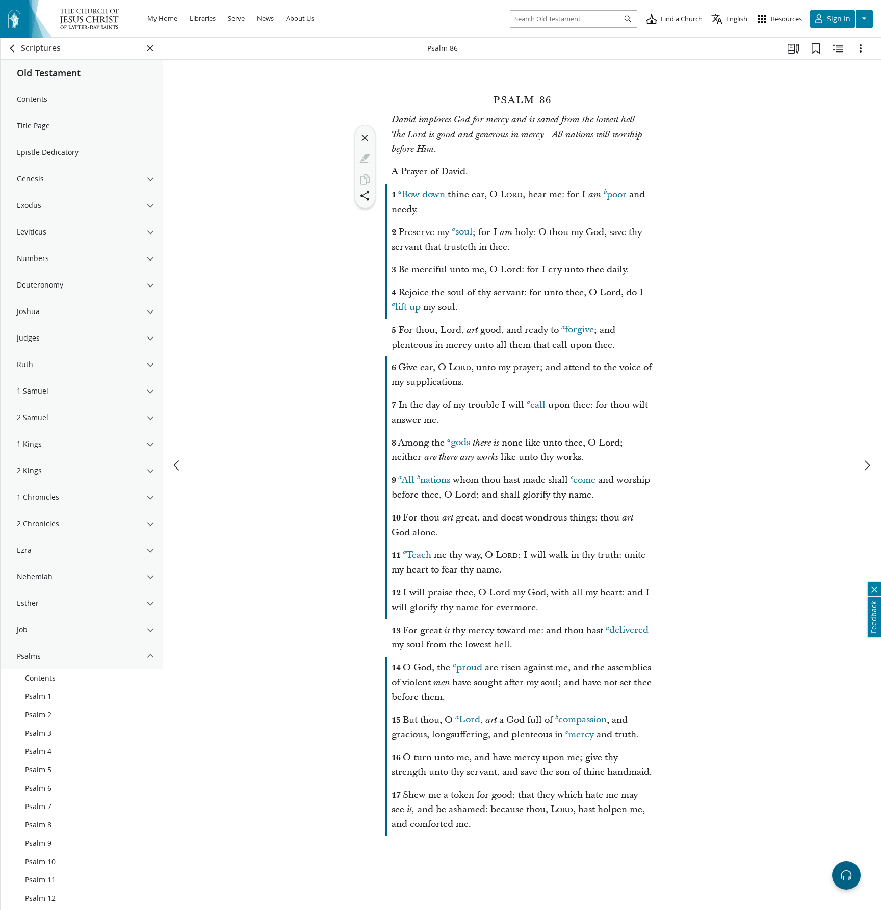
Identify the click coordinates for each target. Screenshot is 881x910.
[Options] (860, 48)
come (584, 480)
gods (460, 442)
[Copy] (365, 179)
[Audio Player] (846, 875)
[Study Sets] (793, 48)
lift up (408, 307)
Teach (418, 555)
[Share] (365, 196)
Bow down (423, 194)
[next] (867, 465)
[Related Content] (838, 48)
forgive (579, 330)
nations (435, 480)
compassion (582, 720)
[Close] (365, 137)
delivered (629, 630)
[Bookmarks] (816, 48)
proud (469, 667)
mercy (581, 734)
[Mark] (365, 158)
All (408, 480)
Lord (469, 720)
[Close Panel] (150, 48)
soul (464, 232)
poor (617, 194)
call (538, 405)
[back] (13, 48)
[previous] (177, 465)
